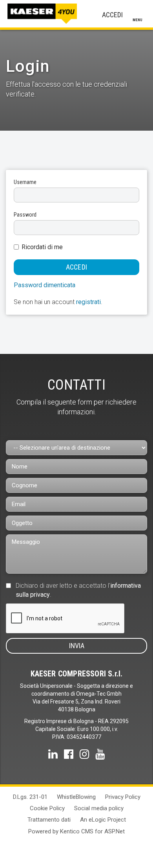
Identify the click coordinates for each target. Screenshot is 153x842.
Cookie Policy (47, 808)
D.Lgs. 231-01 (30, 796)
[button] (114, 14)
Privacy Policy (122, 796)
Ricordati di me (42, 247)
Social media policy (99, 808)
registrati (88, 302)
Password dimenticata (44, 285)
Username (25, 182)
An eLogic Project (103, 819)
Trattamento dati (49, 819)
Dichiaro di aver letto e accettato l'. (78, 590)
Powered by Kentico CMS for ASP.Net (76, 831)
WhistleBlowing (76, 796)
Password (25, 214)
